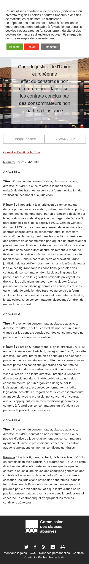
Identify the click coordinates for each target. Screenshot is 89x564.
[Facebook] (35, 547)
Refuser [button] (31, 46)
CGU (33, 553)
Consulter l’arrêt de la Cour (21, 152)
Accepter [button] (14, 46)
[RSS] (43, 547)
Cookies (78, 553)
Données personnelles (54, 553)
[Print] (62, 547)
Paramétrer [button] (50, 46)
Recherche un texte (51, 557)
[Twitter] (26, 547)
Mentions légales (15, 553)
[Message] (53, 547)
